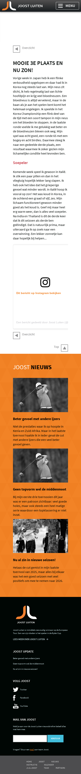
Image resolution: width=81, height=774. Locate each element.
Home (29, 761)
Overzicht (28, 48)
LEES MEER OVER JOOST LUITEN (29, 639)
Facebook (24, 697)
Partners (60, 767)
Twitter (23, 689)
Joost (32, 367)
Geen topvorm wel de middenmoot (39, 489)
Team (46, 767)
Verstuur (55, 738)
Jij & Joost (31, 767)
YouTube (24, 706)
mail (32, 749)
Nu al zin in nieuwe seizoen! (34, 560)
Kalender (49, 764)
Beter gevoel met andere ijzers (36, 419)
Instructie (31, 764)
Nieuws (55, 761)
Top (56, 347)
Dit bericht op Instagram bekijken (38, 293)
